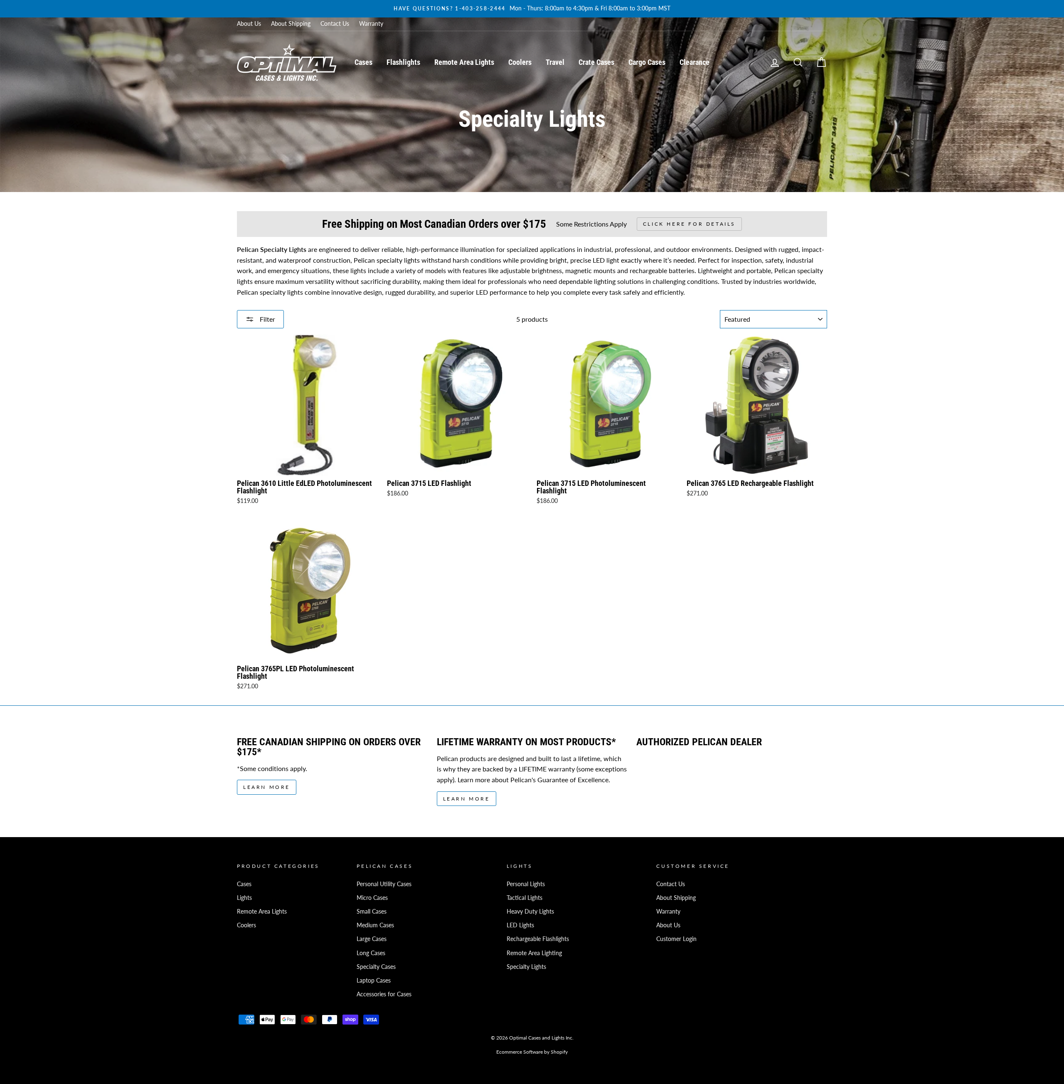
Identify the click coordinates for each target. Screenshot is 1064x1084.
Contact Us (334, 23)
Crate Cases (596, 62)
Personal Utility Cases (384, 884)
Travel (555, 62)
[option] (532, 8)
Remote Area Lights (464, 62)
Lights (244, 897)
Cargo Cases (646, 62)
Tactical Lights (524, 897)
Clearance (694, 62)
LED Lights (520, 925)
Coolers (520, 62)
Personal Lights (526, 884)
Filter (266, 319)
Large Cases (372, 939)
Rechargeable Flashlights (538, 939)
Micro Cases (372, 897)
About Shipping (290, 23)
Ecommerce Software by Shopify (532, 1052)
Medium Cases (375, 925)
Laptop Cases (374, 980)
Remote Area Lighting (534, 953)
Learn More (266, 787)
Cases (363, 62)
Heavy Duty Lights (530, 911)
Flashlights (403, 62)
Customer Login (676, 939)
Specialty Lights (526, 966)
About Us (249, 23)
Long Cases (371, 953)
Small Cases (372, 911)
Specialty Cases (376, 966)
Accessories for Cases (384, 994)
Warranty (371, 23)
